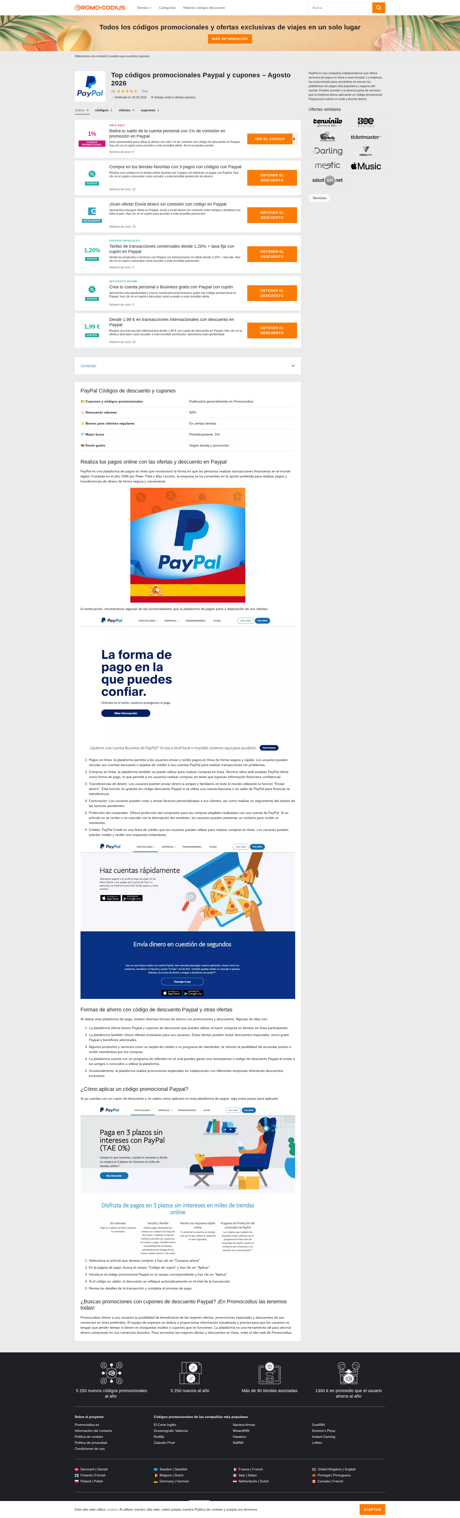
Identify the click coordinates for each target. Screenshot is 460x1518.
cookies (112, 1509)
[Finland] (77, 1475)
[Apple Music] (366, 166)
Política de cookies (89, 1437)
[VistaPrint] (366, 151)
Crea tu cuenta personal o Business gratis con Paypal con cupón (171, 287)
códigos (102, 110)
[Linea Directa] (328, 137)
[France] (235, 1469)
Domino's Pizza (323, 1431)
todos (80, 110)
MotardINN (241, 1431)
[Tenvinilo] (328, 122)
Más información (230, 39)
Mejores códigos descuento (204, 8)
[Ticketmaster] (366, 137)
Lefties (317, 1443)
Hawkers (239, 1437)
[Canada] (314, 1481)
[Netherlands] (235, 1481)
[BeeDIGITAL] (366, 122)
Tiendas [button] (143, 8)
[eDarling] (328, 151)
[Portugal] (314, 1475)
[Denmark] (77, 1469)
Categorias (167, 8)
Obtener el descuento (272, 177)
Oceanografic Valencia (171, 1431)
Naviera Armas (244, 1425)
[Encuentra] (378, 7)
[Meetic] (328, 166)
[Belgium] (156, 1475)
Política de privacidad (91, 1443)
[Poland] (77, 1481)
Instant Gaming (323, 1437)
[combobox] (341, 7)
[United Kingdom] (314, 1469)
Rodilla (159, 1437)
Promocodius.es (87, 1425)
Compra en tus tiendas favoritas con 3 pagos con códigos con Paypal (175, 166)
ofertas (124, 110)
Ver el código (270, 139)
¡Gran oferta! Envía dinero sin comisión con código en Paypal (167, 204)
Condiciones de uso (90, 1449)
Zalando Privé (164, 1443)
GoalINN (318, 1425)
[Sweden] (156, 1469)
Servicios (319, 198)
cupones (148, 110)
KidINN (238, 1443)
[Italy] (235, 1475)
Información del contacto (93, 1431)
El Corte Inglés (165, 1425)
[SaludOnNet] (328, 180)
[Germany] (156, 1481)
